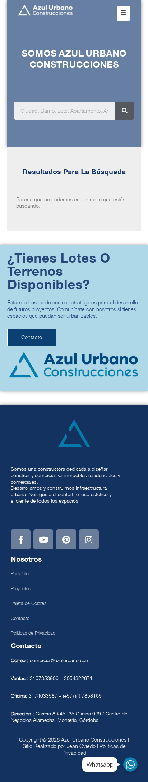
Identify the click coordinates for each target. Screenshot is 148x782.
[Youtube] (43, 539)
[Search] (124, 111)
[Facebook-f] (21, 539)
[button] (123, 13)
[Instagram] (89, 539)
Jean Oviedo (81, 746)
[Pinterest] (66, 539)
